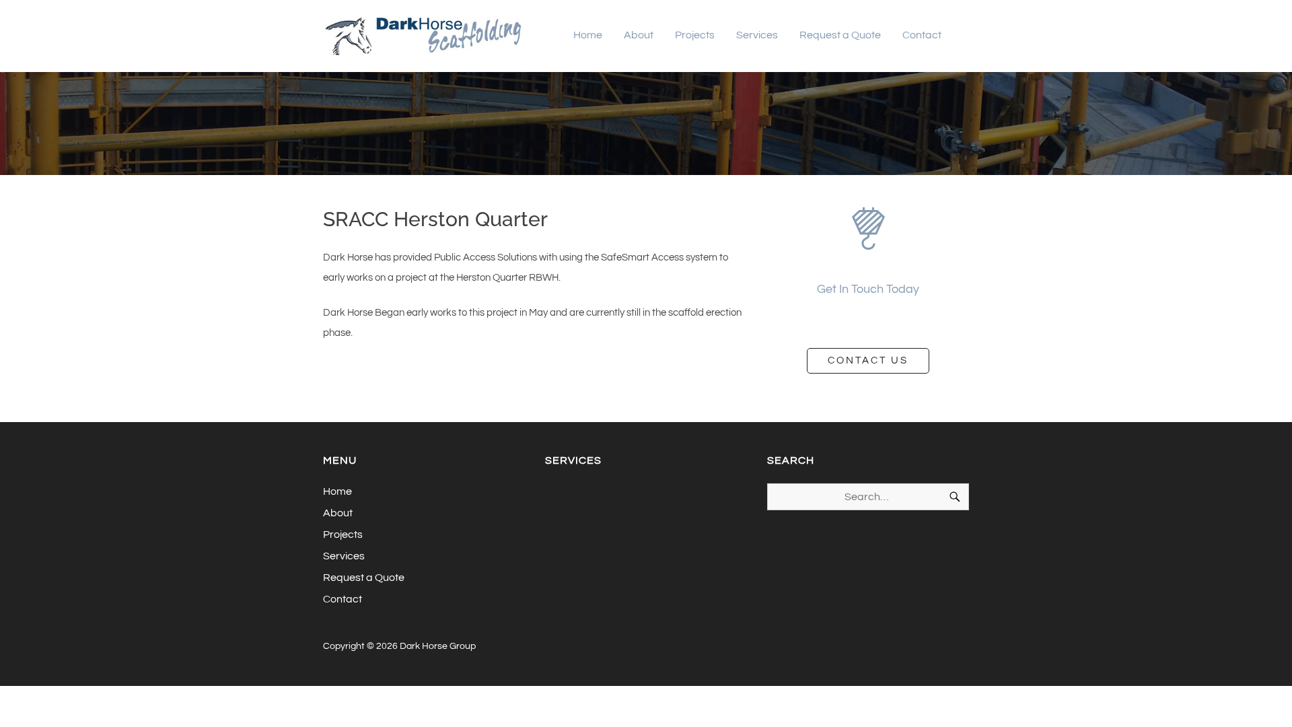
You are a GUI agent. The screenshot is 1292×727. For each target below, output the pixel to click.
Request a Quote (840, 35)
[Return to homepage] (424, 36)
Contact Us (868, 360)
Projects (695, 35)
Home (587, 35)
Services (757, 35)
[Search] (955, 496)
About (638, 35)
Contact (921, 35)
